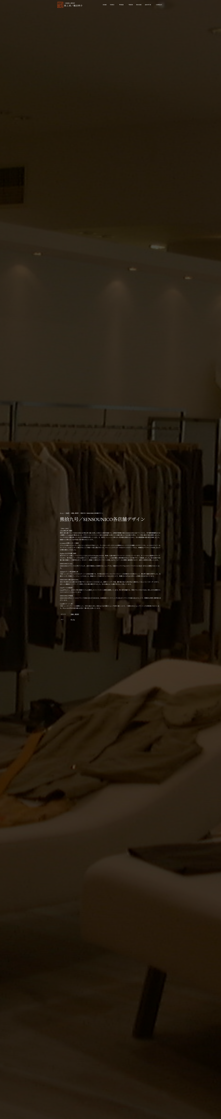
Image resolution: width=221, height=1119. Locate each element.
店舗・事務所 (75, 513)
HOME (105, 4)
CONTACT (159, 4)
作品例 (67, 513)
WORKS (121, 4)
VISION (131, 4)
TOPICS (112, 4)
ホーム (62, 513)
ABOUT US (148, 4)
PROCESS (138, 4)
